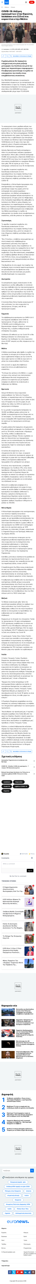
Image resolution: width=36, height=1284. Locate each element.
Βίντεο (3, 1248)
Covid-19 (7, 786)
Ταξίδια (3, 1244)
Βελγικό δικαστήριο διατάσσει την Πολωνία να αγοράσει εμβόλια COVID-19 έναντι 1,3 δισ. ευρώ (15, 773)
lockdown (7, 782)
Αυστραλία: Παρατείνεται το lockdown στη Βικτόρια (14, 761)
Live (31, 2)
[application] (18, 33)
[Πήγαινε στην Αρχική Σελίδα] (6, 2)
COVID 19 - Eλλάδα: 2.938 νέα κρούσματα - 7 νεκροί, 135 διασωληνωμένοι (15, 767)
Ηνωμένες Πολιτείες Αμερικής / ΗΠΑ (18, 1204)
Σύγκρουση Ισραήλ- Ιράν (18, 1182)
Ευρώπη (6, 791)
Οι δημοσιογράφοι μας (8, 1252)
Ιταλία (27, 1195)
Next (2, 1240)
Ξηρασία (7, 1213)
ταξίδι (9, 1209)
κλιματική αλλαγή (13, 1195)
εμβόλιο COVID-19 (21, 786)
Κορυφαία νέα (9, 1005)
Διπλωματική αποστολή (23, 1213)
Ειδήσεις (7, 7)
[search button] (32, 1170)
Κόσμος (13, 7)
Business (4, 1236)
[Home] (2, 7)
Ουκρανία (18, 1200)
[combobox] (18, 1170)
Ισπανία (28, 1191)
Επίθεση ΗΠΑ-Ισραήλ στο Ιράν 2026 (18, 1186)
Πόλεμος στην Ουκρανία (13, 1191)
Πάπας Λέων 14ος (23, 1209)
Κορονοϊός (18, 782)
